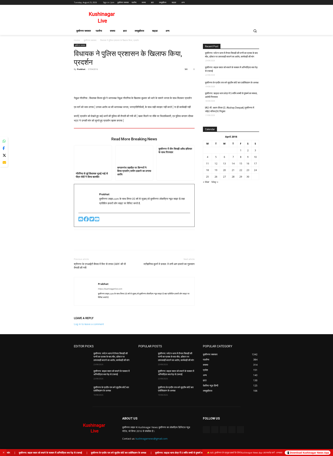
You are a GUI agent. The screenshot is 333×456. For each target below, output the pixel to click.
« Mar (206, 181)
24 (255, 170)
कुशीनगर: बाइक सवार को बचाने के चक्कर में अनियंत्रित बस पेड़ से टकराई (231, 69)
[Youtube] (257, 2)
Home (77, 40)
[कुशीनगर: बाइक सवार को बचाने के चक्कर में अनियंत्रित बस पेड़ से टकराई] (82, 375)
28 (233, 176)
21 (233, 170)
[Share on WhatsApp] (4, 141)
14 (233, 163)
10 (255, 157)
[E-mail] (81, 220)
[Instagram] (243, 2)
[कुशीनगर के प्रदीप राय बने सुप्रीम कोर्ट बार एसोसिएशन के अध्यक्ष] (82, 392)
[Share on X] (4, 155)
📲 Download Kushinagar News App (307, 452)
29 (240, 176)
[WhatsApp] (93, 77)
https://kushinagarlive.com (110, 289)
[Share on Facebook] (4, 148)
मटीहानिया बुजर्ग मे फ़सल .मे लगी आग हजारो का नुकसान (169, 264)
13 (224, 163)
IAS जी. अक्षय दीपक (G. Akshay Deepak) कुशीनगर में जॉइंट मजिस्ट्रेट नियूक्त (229, 109)
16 (247, 163)
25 (207, 176)
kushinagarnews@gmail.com (152, 438)
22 (240, 170)
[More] (101, 77)
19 (216, 170)
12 (216, 163)
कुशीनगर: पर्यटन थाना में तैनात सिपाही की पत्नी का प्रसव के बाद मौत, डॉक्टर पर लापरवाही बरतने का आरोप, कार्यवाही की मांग (231, 55)
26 (216, 176)
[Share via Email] (4, 162)
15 (240, 163)
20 (224, 170)
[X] (248, 2)
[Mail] (223, 429)
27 (224, 176)
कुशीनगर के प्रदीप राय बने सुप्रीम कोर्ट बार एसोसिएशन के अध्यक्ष (232, 82)
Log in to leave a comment (89, 324)
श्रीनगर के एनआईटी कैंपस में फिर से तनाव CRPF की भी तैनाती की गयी (100, 266)
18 (207, 170)
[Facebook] (238, 2)
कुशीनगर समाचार (90, 40)
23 (247, 170)
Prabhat (81, 69)
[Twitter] (92, 220)
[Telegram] (107, 301)
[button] (255, 31)
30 (247, 176)
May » (214, 181)
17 (255, 163)
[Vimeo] (252, 2)
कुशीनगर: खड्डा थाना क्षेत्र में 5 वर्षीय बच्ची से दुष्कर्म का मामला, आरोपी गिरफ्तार (231, 95)
